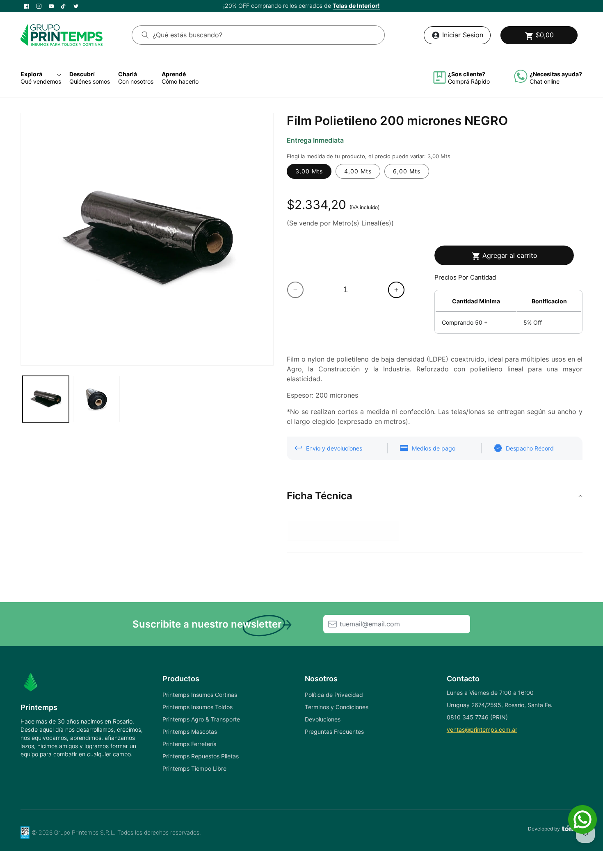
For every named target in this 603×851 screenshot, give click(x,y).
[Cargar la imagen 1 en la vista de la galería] (46, 399)
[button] (539, 35)
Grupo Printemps (76, 832)
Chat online (545, 81)
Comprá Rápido (469, 81)
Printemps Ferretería (189, 743)
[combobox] (258, 35)
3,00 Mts (309, 171)
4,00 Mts (358, 171)
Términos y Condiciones (336, 706)
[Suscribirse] (332, 624)
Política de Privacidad (334, 694)
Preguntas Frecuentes (334, 731)
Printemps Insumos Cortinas (199, 694)
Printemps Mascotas (189, 731)
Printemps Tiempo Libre (194, 768)
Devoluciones (322, 719)
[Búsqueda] (145, 35)
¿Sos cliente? (466, 74)
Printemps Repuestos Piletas (200, 756)
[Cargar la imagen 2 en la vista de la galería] (96, 399)
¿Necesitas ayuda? (556, 74)
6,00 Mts (406, 171)
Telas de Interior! (356, 5)
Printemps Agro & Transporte (201, 719)
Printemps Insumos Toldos (197, 706)
